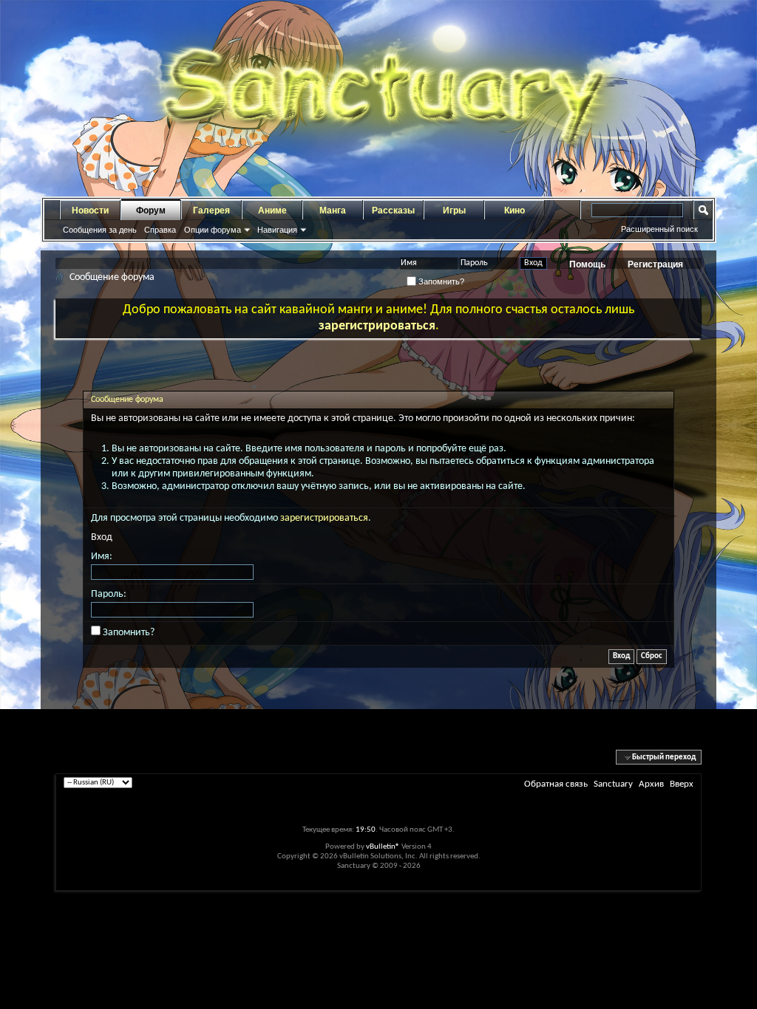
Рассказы (393, 210)
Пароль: (108, 594)
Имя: (101, 556)
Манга (332, 210)
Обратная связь (556, 784)
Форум (151, 210)
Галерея (211, 210)
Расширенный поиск (659, 229)
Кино (514, 210)
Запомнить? (440, 281)
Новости (90, 210)
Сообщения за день (100, 229)
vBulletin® (383, 847)
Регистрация (655, 264)
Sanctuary (613, 784)
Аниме (272, 210)
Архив (651, 784)
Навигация (277, 229)
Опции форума (212, 229)
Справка (160, 229)
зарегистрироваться (324, 518)
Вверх (681, 784)
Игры (454, 210)
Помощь (587, 264)
